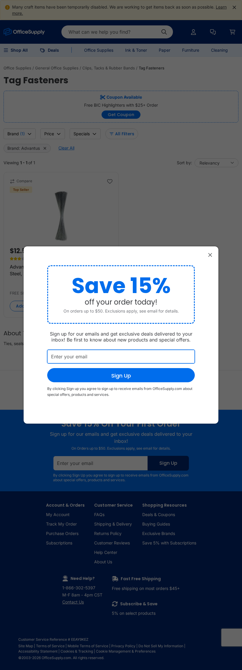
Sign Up (121, 375)
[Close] (210, 255)
